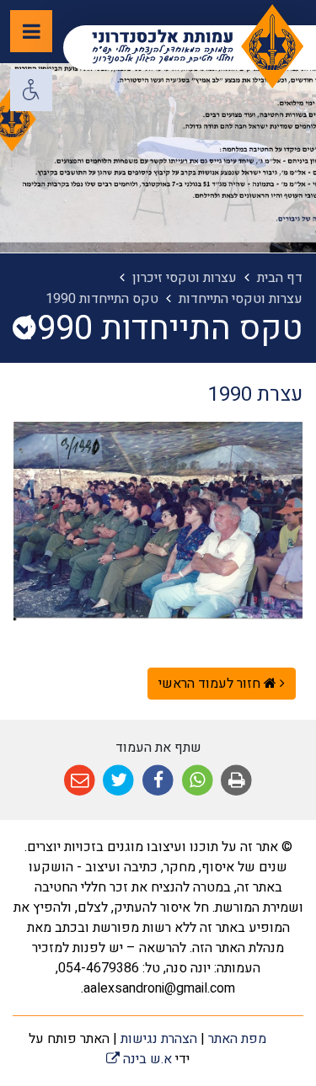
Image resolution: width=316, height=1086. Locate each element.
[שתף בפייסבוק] (158, 781)
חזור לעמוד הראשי (211, 683)
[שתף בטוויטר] (119, 781)
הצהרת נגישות (159, 1039)
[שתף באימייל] (80, 781)
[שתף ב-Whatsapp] (197, 781)
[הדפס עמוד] (236, 781)
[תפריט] (31, 31)
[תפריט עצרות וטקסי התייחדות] (24, 329)
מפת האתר (237, 1039)
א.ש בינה (139, 1059)
